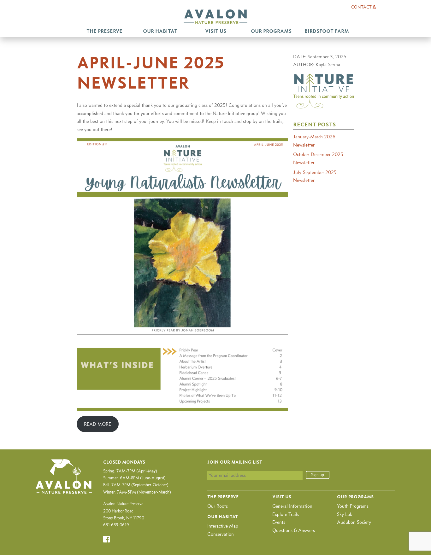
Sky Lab (344, 514)
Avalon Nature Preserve (215, 16)
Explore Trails (285, 514)
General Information (292, 506)
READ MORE (97, 424)
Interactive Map (222, 526)
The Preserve (104, 31)
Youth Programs (353, 506)
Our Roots (217, 506)
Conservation (220, 534)
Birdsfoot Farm (326, 31)
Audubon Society (354, 522)
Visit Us (215, 31)
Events (278, 522)
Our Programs (271, 31)
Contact (361, 7)
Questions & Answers (293, 530)
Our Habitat (160, 31)
